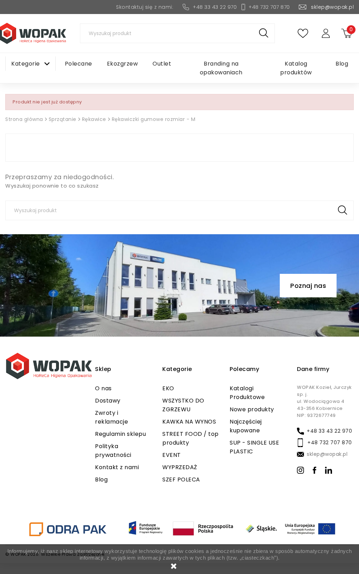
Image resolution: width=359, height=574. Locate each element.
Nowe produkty (252, 409)
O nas (103, 388)
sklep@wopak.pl (332, 7)
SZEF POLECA (181, 479)
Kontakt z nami (117, 467)
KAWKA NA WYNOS (189, 422)
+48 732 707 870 (269, 7)
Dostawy (108, 401)
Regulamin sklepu (120, 434)
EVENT (171, 455)
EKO (168, 388)
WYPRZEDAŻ (179, 467)
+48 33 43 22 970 (215, 7)
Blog (101, 479)
